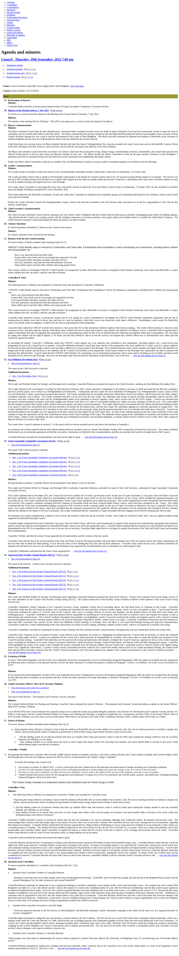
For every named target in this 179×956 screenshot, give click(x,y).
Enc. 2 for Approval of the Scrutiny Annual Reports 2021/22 (45, 576)
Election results (13, 12)
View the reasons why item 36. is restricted (30, 688)
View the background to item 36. (25, 692)
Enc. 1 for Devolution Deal (30, 376)
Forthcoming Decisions (17, 17)
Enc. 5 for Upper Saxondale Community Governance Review (45, 475)
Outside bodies (13, 27)
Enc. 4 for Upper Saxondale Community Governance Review (46, 470)
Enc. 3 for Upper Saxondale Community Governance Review (46, 466)
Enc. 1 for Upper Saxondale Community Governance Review (46, 457)
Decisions (11, 10)
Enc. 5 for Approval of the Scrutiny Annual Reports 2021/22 (45, 589)
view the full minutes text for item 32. (101, 437)
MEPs (9, 43)
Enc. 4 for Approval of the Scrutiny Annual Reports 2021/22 (45, 584)
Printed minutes (19, 77)
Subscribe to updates (16, 35)
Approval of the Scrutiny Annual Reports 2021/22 (38, 555)
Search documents (15, 32)
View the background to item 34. (25, 559)
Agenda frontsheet (21, 69)
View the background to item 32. (25, 363)
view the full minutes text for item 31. (149, 355)
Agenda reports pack (21, 73)
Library (10, 22)
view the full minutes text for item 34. (24, 652)
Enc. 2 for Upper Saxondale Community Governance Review (46, 462)
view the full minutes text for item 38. (73, 948)
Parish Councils (14, 30)
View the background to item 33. (25, 445)
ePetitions (11, 15)
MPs (9, 40)
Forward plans (13, 20)
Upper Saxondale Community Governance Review (38, 441)
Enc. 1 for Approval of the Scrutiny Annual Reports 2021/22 (45, 571)
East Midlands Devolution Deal (29, 359)
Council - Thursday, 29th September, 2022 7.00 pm (37, 59)
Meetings (11, 25)
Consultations (13, 7)
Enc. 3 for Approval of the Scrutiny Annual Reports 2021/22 (45, 580)
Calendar (11, 2)
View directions (77, 86)
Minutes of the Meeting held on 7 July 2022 (35, 110)
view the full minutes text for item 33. (90, 551)
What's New (12, 45)
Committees (12, 5)
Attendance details (14, 65)
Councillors (12, 37)
